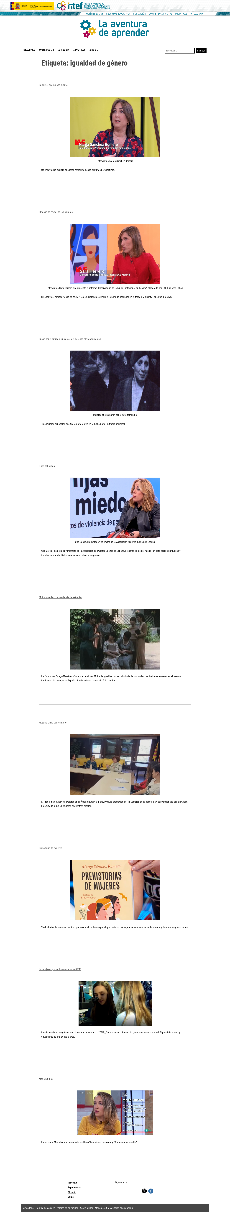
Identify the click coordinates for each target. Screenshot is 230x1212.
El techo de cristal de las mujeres (56, 212)
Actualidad (196, 13)
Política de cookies (45, 1208)
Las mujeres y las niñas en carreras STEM (60, 969)
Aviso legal (28, 1208)
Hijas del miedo (47, 466)
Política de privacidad (67, 1208)
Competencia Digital (160, 13)
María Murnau (46, 1078)
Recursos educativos (118, 13)
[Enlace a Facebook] (151, 1190)
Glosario (63, 50)
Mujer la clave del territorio (52, 722)
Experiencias (46, 50)
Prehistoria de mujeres (50, 848)
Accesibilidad (86, 1208)
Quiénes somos (94, 13)
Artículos (79, 50)
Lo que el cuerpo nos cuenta (53, 85)
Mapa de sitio (102, 1208)
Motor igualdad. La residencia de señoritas (60, 597)
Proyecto (29, 50)
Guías (92, 50)
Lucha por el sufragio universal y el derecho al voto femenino (70, 339)
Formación (139, 13)
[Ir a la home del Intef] (83, 6)
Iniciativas (181, 13)
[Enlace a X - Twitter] (144, 1191)
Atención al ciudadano (121, 1208)
